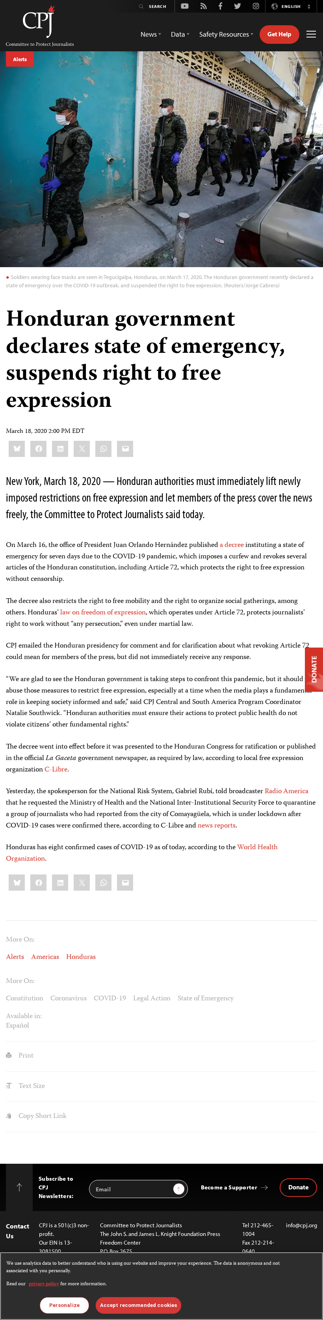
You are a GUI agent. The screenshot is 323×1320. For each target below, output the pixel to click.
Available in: (24, 1016)
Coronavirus (68, 999)
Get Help (279, 34)
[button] (309, 6)
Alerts (20, 59)
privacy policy (44, 1284)
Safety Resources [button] (224, 34)
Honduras (81, 957)
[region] (161, 1286)
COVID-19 (110, 999)
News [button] (149, 34)
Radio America (286, 792)
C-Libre (56, 770)
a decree (232, 545)
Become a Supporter (229, 1187)
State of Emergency (206, 999)
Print (25, 1056)
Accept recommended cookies (138, 1305)
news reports (217, 826)
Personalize (64, 1305)
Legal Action (152, 999)
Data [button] (178, 34)
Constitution (24, 999)
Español (17, 1026)
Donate (298, 1187)
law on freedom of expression (103, 613)
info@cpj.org (301, 1225)
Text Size (31, 1086)
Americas (45, 957)
